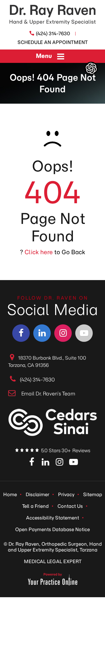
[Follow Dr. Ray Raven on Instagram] (63, 333)
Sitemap (92, 494)
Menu (44, 56)
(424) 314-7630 (53, 33)
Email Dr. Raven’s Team (48, 393)
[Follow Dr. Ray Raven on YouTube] (84, 333)
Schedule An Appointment (53, 42)
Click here (38, 252)
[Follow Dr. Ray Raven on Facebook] (21, 333)
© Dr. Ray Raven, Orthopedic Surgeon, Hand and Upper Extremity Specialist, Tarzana (53, 547)
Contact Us (70, 506)
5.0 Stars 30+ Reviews (65, 450)
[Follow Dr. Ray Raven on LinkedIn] (42, 333)
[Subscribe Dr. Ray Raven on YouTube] (73, 462)
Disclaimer (37, 494)
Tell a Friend (35, 506)
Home (10, 494)
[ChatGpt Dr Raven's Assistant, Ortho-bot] (91, 68)
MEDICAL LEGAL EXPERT (52, 561)
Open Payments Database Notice (52, 529)
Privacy (66, 494)
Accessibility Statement (52, 518)
